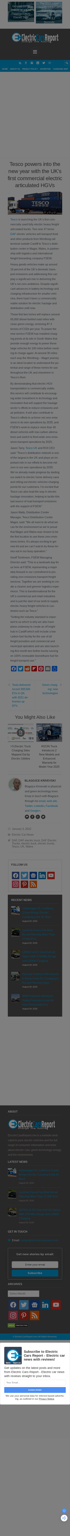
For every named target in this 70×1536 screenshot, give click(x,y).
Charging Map (60, 69)
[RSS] (20, 63)
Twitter (29, 806)
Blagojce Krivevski (40, 780)
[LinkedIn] (38, 63)
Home (5, 69)
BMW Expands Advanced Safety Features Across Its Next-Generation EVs (38, 1000)
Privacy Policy (30, 69)
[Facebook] (26, 63)
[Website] (27, 817)
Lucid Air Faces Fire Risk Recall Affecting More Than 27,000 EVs (38, 934)
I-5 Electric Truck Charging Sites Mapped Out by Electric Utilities (21, 752)
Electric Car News (23, 834)
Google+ (35, 810)
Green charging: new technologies (50, 689)
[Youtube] (50, 63)
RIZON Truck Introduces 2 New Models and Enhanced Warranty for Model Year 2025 (49, 756)
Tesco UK (31, 448)
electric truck (28, 843)
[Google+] (38, 817)
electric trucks (46, 843)
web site (52, 801)
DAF (13, 234)
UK (22, 846)
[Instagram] (32, 63)
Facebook (52, 806)
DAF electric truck (29, 840)
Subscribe (35, 1273)
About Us (15, 69)
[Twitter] (44, 63)
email (42, 801)
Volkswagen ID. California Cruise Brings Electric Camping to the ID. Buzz (38, 912)
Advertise (45, 69)
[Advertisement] (35, 119)
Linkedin (39, 806)
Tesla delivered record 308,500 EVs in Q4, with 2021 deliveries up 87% (21, 695)
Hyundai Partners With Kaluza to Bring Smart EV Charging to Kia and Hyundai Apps (40, 978)
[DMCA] (18, 1326)
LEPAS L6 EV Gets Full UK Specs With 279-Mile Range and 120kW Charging (39, 956)
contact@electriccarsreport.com (39, 1240)
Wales (29, 846)
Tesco (14, 219)
